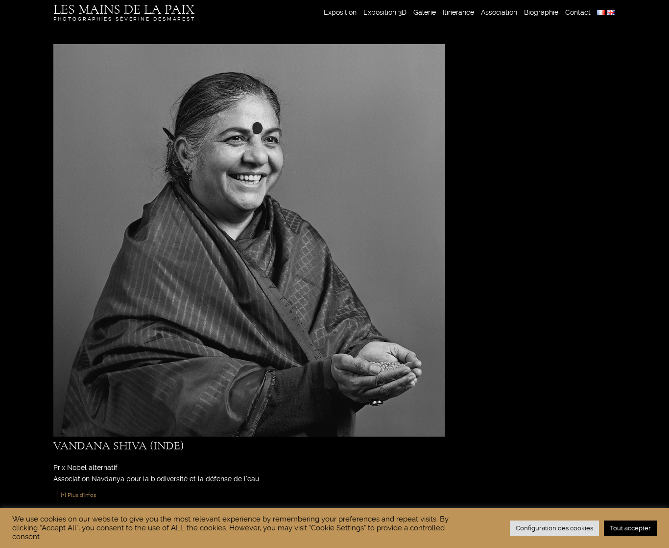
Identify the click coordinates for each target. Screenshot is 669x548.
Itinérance (458, 12)
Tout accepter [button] (630, 528)
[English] (611, 13)
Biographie (541, 12)
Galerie (424, 12)
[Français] (601, 13)
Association (499, 12)
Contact (578, 12)
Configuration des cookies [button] (554, 528)
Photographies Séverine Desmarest (124, 12)
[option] (601, 12)
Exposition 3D (384, 12)
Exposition (340, 12)
